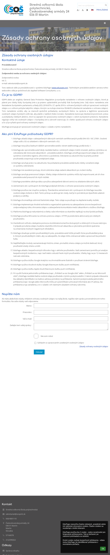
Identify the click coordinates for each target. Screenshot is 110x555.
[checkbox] (36, 336)
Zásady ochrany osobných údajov (37, 43)
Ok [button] (103, 549)
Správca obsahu (12, 550)
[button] (87, 10)
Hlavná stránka (10, 43)
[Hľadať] (106, 5)
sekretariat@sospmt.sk (15, 514)
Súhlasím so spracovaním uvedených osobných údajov (60, 342)
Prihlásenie (102, 9)
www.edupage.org (59, 87)
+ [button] (78, 10)
